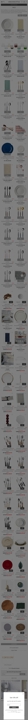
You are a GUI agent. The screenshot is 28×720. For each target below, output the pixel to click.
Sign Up (14, 707)
